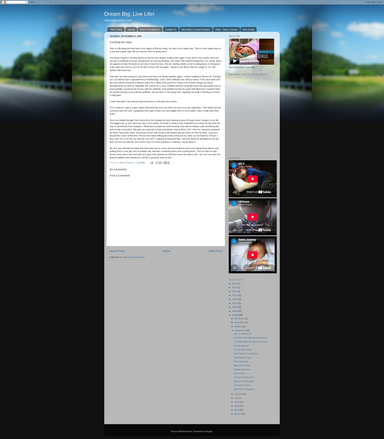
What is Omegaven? (150, 29)
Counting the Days (242, 357)
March (237, 414)
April (236, 410)
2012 (234, 299)
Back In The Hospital (244, 381)
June (237, 402)
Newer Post (117, 251)
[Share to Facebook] (165, 162)
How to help (248, 29)
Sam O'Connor (127, 162)
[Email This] (156, 162)
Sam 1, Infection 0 (242, 334)
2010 (234, 307)
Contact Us (170, 29)
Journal (131, 29)
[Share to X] (162, 162)
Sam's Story (116, 29)
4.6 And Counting (242, 385)
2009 (234, 311)
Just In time (239, 373)
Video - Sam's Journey (226, 29)
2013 (234, 295)
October (238, 326)
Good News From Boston (246, 353)
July (236, 398)
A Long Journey (241, 346)
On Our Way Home (243, 349)
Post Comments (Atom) (134, 257)
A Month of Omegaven (244, 389)
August (238, 394)
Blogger (209, 431)
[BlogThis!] (159, 162)
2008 (234, 315)
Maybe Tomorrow (242, 369)
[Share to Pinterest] (168, 162)
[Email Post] (151, 162)
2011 (234, 303)
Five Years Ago (241, 361)
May (236, 406)
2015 (234, 287)
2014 (234, 291)
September (240, 330)
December (239, 318)
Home (166, 251)
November (239, 322)
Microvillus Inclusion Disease (196, 29)
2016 (234, 283)
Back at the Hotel (242, 365)
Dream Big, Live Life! (129, 14)
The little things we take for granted (250, 342)
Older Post (215, 251)
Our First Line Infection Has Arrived (250, 338)
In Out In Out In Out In (244, 377)
